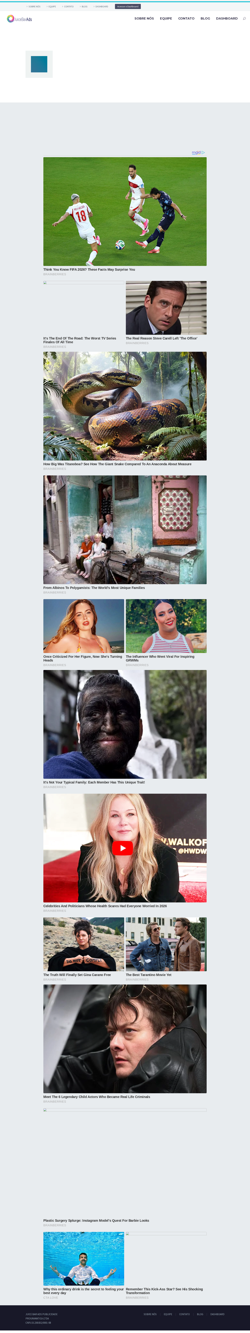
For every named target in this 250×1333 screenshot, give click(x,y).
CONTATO (69, 6)
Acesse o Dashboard (127, 6)
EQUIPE (52, 6)
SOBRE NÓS (34, 6)
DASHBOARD (102, 6)
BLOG (84, 6)
